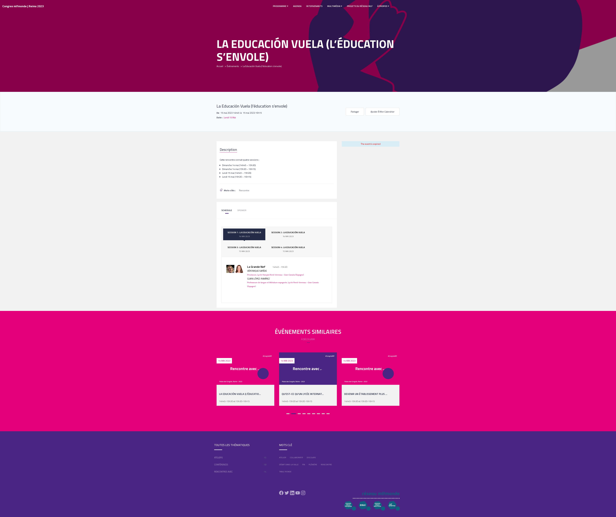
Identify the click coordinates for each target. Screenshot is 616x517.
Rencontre (244, 190)
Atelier (282, 457)
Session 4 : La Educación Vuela (288, 249)
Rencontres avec (223, 471)
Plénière (313, 464)
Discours (311, 457)
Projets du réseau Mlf (359, 6)
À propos (382, 6)
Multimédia (334, 6)
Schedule (226, 210)
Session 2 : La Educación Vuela (288, 234)
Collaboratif (296, 457)
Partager (355, 111)
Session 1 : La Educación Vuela (244, 234)
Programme (280, 6)
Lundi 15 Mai (230, 117)
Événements (233, 66)
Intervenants (314, 6)
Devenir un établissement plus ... (365, 394)
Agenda (297, 6)
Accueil (220, 66)
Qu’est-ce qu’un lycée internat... (303, 394)
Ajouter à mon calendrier (382, 111)
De (218, 112)
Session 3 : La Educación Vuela (244, 249)
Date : (219, 117)
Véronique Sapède (257, 270)
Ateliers (218, 457)
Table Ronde (285, 471)
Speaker (241, 210)
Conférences (221, 464)
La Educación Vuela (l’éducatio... (240, 394)
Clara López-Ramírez (258, 278)
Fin (303, 464)
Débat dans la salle (289, 464)
